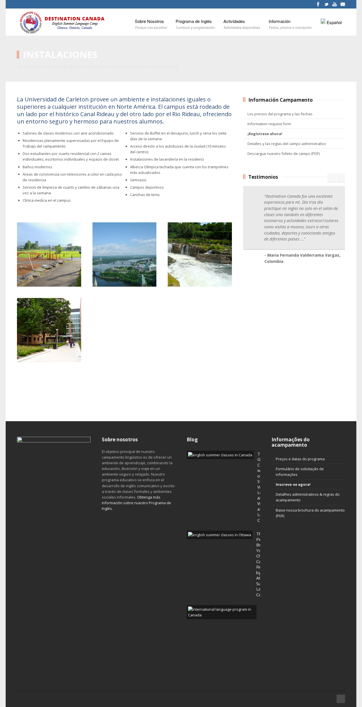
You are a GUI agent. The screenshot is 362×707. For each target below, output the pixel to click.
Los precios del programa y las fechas (280, 113)
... (302, 239)
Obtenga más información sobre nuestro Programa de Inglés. (136, 503)
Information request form (269, 123)
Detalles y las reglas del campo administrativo (286, 143)
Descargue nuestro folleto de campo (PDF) (283, 153)
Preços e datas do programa (300, 458)
